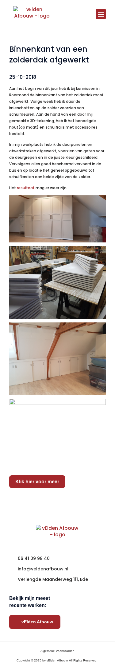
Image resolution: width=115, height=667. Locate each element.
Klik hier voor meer (37, 481)
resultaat (26, 187)
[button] (101, 14)
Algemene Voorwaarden (57, 651)
